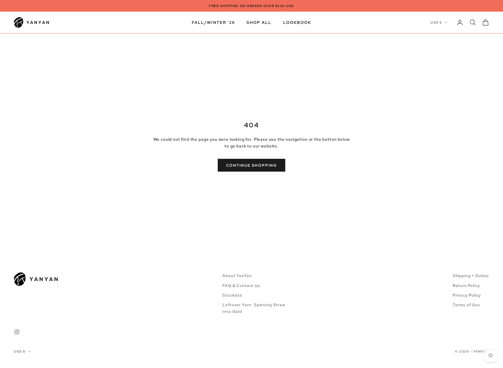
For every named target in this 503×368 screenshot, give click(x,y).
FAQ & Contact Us (241, 285)
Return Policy (466, 285)
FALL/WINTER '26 (213, 22)
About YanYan (237, 275)
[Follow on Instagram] (17, 332)
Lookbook (297, 22)
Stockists (232, 295)
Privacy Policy (467, 295)
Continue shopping (251, 165)
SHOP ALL (259, 22)
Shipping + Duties (471, 275)
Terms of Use (466, 304)
